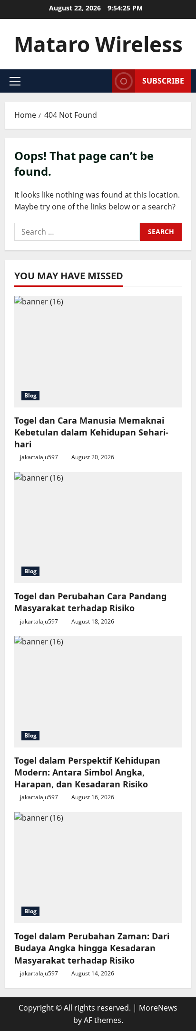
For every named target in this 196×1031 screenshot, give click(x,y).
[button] (15, 81)
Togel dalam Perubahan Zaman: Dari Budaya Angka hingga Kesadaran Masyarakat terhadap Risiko (91, 947)
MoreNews (158, 1008)
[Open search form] (102, 81)
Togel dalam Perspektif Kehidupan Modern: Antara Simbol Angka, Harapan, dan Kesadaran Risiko (87, 772)
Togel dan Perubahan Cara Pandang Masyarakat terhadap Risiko (90, 602)
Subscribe (163, 81)
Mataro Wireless (98, 44)
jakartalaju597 (39, 457)
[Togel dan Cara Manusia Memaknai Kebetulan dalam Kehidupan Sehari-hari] (98, 351)
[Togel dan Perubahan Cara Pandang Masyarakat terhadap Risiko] (98, 528)
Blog (30, 395)
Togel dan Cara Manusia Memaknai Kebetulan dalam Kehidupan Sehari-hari (91, 432)
